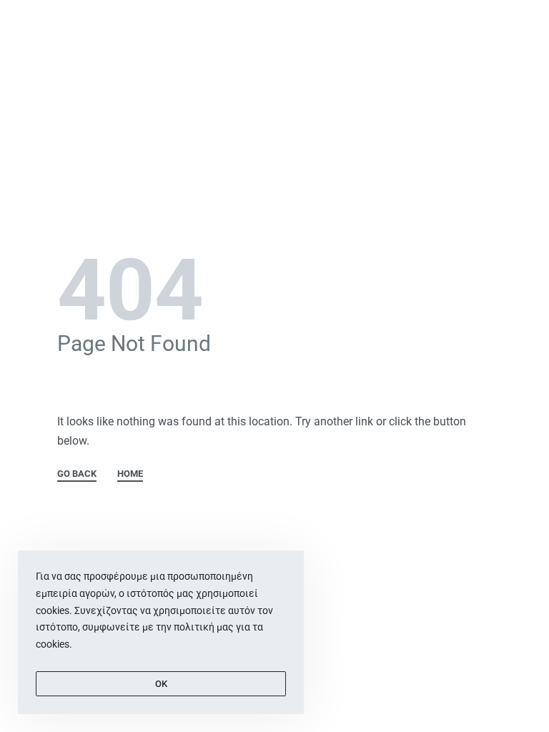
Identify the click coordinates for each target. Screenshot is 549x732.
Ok (161, 683)
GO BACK (77, 474)
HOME (130, 474)
